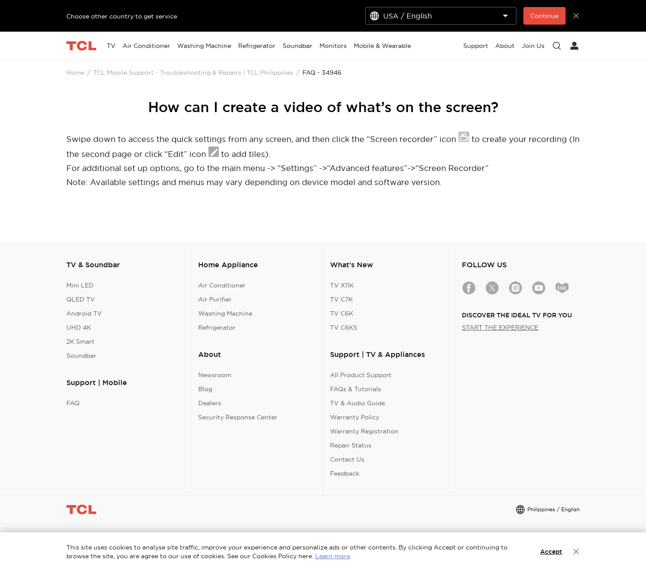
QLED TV (80, 299)
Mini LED (80, 285)
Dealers (209, 403)
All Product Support (361, 375)
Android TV (84, 313)
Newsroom (214, 375)
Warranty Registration (364, 431)
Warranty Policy (354, 417)
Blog (205, 389)
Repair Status (350, 445)
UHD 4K (78, 327)
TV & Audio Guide (357, 403)
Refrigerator (217, 327)
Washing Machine (225, 313)
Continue (544, 16)
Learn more (332, 556)
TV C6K (341, 313)
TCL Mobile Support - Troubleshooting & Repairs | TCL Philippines (193, 72)
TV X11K (342, 285)
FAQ (73, 403)
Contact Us (347, 459)
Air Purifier (215, 299)
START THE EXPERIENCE (500, 327)
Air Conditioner (222, 285)
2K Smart (80, 342)
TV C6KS (343, 327)
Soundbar (81, 356)
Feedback (344, 473)
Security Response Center (237, 417)
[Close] (576, 551)
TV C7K (341, 299)
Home (75, 72)
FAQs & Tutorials (355, 389)
